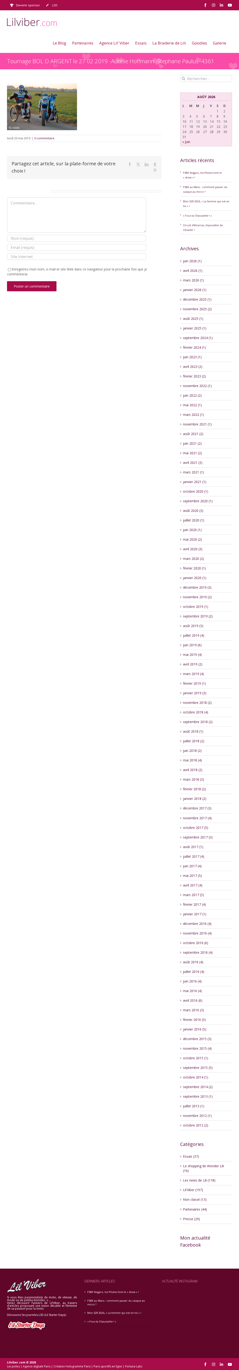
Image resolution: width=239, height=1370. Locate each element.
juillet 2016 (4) (193, 971)
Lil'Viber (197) (193, 1190)
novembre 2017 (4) (197, 818)
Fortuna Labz (133, 1366)
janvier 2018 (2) (194, 798)
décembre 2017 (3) (197, 808)
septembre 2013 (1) (198, 1096)
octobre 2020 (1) (195, 491)
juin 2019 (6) (192, 645)
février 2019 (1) (194, 683)
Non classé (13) (195, 1199)
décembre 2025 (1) (197, 299)
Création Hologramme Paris (72, 1366)
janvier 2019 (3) (194, 693)
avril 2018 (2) (192, 770)
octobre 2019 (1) (195, 606)
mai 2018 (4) (192, 760)
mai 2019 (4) (192, 654)
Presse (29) (191, 1219)
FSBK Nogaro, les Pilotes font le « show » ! (113, 1292)
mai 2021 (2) (192, 453)
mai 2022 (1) (192, 405)
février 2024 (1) (194, 347)
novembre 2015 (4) (197, 1048)
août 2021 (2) (193, 434)
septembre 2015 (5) (198, 1067)
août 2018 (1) (193, 731)
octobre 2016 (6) (195, 943)
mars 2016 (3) (193, 1010)
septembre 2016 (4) (198, 952)
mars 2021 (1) (193, 472)
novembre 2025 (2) (197, 309)
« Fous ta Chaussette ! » (197, 215)
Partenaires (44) (195, 1209)
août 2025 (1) (193, 318)
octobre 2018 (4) (195, 712)
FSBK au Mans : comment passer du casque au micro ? (116, 1302)
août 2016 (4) (193, 962)
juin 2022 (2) (192, 395)
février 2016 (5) (194, 1019)
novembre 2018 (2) (197, 702)
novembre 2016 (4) (197, 933)
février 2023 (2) (194, 376)
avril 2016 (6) (192, 1000)
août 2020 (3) (193, 510)
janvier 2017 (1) (194, 914)
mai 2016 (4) (192, 991)
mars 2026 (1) (193, 280)
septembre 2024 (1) (198, 338)
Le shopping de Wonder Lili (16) (203, 1168)
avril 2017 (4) (192, 885)
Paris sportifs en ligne (108, 1366)
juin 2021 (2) (192, 443)
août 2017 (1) (193, 847)
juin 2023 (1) (192, 357)
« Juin (186, 142)
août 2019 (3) (193, 626)
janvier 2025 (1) (194, 328)
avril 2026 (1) (192, 270)
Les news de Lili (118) (199, 1180)
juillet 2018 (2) (193, 741)
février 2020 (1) (194, 568)
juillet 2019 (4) (193, 635)
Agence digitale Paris (36, 1366)
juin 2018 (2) (192, 750)
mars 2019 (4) (193, 674)
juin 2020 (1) (192, 530)
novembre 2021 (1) (197, 424)
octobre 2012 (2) (195, 1125)
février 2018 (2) (194, 789)
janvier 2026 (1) (194, 290)
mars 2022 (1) (193, 414)
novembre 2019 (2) (197, 597)
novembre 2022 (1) (197, 386)
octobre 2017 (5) (195, 827)
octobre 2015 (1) (195, 1058)
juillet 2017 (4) (193, 856)
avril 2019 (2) (192, 664)
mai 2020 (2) (192, 539)
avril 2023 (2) (192, 366)
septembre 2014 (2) (198, 1087)
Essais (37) (191, 1156)
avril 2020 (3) (192, 549)
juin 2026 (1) (192, 261)
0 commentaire (44, 138)
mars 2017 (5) (193, 895)
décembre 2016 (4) (197, 923)
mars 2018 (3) (193, 779)
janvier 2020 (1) (194, 578)
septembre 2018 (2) (198, 722)
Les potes (13, 1366)
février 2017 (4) (194, 904)
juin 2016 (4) (192, 981)
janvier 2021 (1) (194, 482)
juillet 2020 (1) (193, 520)
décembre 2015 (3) (197, 1039)
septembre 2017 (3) (198, 837)
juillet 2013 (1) (193, 1106)
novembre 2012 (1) (197, 1115)
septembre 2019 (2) (198, 616)
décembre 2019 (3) (197, 587)
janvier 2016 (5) (194, 1029)
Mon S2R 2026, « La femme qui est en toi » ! (114, 1313)
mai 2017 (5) (192, 875)
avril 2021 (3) (192, 462)
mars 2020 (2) (193, 558)
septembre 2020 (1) (198, 501)
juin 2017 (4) (192, 866)
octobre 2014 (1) (195, 1077)
